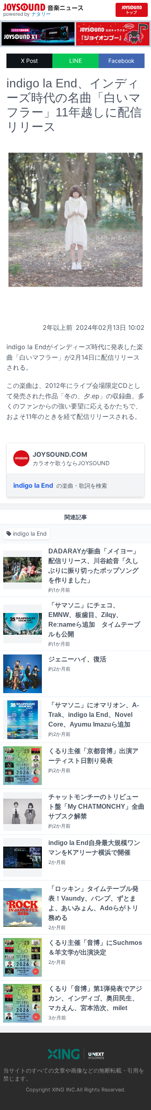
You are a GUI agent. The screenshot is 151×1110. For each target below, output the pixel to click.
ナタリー (41, 14)
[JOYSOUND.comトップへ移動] (132, 10)
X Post (29, 60)
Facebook (121, 60)
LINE (75, 60)
